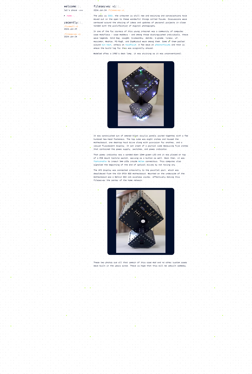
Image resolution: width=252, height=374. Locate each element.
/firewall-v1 (71, 26)
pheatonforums (162, 44)
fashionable (100, 161)
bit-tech (106, 44)
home (69, 15)
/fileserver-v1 (116, 10)
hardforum (130, 44)
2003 (110, 15)
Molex (141, 161)
